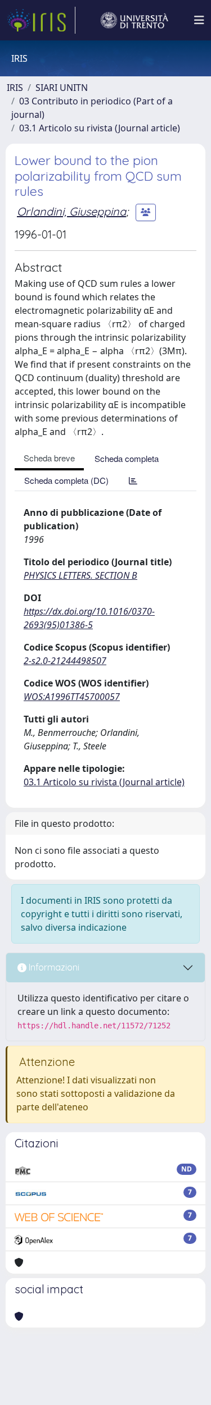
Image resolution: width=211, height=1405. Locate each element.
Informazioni (52, 967)
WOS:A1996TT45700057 (72, 696)
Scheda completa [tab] (127, 458)
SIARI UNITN (61, 87)
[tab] (133, 480)
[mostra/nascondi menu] (199, 20)
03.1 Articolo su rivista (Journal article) (99, 128)
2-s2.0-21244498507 (65, 661)
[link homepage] (41, 20)
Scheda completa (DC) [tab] (66, 480)
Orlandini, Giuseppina (71, 211)
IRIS (15, 87)
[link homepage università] (134, 20)
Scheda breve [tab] (49, 458)
